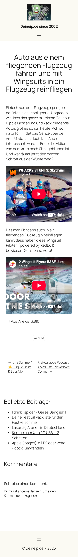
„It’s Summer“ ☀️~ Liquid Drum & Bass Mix (20, 367)
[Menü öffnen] (39, 34)
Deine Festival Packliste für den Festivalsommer (37, 420)
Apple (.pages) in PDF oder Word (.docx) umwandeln (38, 445)
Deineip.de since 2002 (39, 26)
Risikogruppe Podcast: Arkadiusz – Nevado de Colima (54, 367)
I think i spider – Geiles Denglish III (39, 412)
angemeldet (26, 491)
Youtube (39, 338)
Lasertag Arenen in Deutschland (38, 427)
